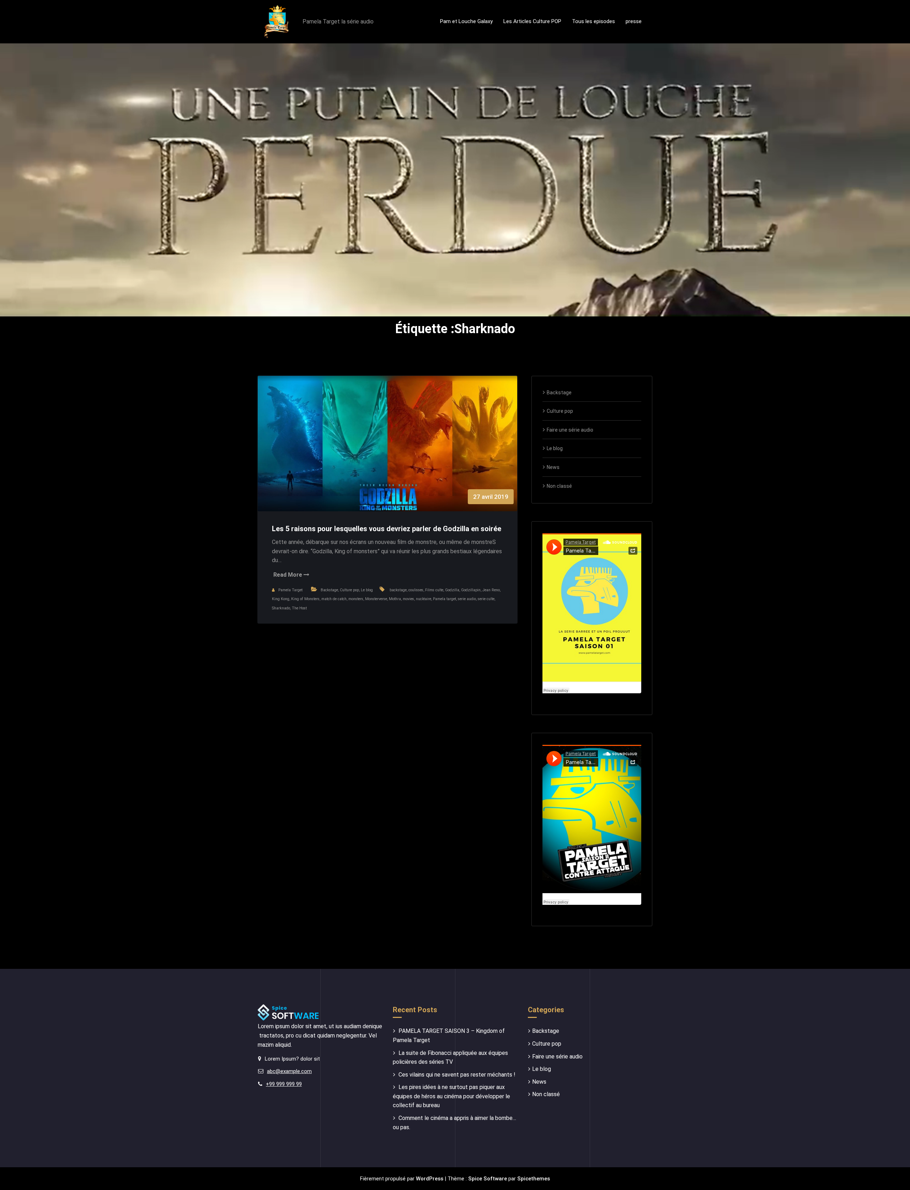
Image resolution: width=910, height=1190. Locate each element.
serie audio (467, 599)
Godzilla (452, 590)
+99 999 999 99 (284, 1084)
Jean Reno (491, 590)
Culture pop (349, 590)
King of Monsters (305, 599)
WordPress (429, 1178)
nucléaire (423, 599)
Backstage (329, 590)
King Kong (280, 599)
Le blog (367, 590)
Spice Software (487, 1178)
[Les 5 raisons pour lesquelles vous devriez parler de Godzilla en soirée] (387, 450)
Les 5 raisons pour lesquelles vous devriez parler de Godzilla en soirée (386, 528)
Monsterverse (376, 599)
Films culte (434, 590)
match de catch (334, 599)
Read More (288, 574)
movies (408, 599)
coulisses (415, 590)
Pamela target (444, 599)
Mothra (395, 599)
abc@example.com (289, 1071)
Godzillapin (471, 590)
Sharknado (281, 608)
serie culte (486, 599)
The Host (299, 608)
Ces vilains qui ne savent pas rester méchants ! (456, 1074)
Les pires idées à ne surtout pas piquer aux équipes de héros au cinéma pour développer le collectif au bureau (451, 1096)
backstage (398, 590)
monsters (355, 599)
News (553, 467)
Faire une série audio (570, 430)
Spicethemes (533, 1178)
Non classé (559, 486)
